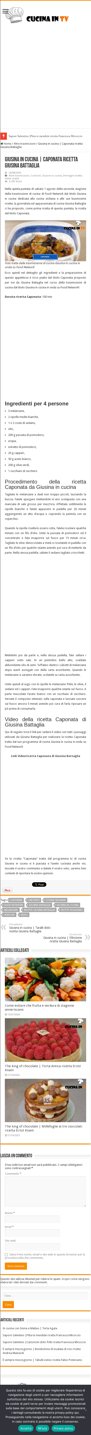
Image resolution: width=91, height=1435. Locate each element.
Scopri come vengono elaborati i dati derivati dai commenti (44, 1280)
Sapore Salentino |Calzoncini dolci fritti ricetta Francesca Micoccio (44, 1342)
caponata (16, 900)
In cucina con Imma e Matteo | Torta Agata (30, 1328)
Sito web (10, 1240)
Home (7, 143)
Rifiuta (42, 1428)
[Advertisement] (45, 82)
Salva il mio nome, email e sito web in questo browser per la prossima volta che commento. (45, 1256)
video (24, 914)
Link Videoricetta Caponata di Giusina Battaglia (45, 756)
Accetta (25, 1428)
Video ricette (12, 178)
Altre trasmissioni (25, 143)
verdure (9, 914)
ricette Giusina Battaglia (39, 910)
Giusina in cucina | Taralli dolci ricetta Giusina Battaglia (29, 928)
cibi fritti (34, 900)
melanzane (11, 910)
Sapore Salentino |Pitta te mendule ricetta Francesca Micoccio (45, 136)
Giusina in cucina (52, 175)
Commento (13, 1173)
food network (13, 905)
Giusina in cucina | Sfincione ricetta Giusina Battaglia (62, 938)
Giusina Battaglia (40, 905)
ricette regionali (72, 910)
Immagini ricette (72, 175)
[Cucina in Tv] (45, 16)
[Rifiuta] (85, 1410)
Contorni (36, 175)
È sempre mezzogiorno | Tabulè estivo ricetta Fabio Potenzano (42, 1360)
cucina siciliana (56, 900)
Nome (10, 1213)
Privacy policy (63, 1428)
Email (9, 1227)
